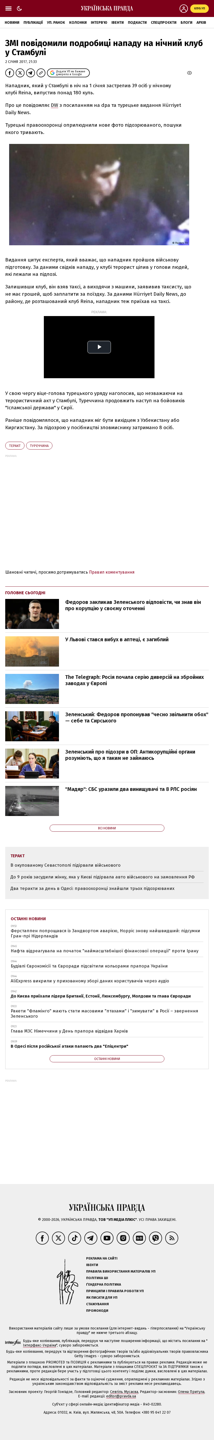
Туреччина (39, 446)
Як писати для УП (101, 1297)
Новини (12, 22)
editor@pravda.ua (121, 1396)
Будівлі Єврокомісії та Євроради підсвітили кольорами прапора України (89, 966)
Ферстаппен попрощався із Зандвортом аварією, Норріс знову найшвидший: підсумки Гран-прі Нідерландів (105, 933)
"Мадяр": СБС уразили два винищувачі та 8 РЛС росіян (131, 789)
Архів (201, 22)
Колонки (78, 22)
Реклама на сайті (101, 1258)
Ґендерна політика (103, 1284)
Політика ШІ (97, 1278)
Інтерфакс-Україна (39, 1345)
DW (54, 105)
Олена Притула (191, 1392)
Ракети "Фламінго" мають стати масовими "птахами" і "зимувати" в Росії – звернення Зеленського (104, 1013)
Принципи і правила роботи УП (115, 1291)
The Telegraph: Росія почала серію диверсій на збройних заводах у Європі (134, 680)
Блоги (186, 22)
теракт (15, 446)
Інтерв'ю (99, 22)
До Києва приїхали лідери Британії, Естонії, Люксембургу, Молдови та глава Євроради (101, 996)
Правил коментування (112, 572)
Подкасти (137, 22)
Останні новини (28, 918)
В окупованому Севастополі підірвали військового (65, 865)
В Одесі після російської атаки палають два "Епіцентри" (69, 1046)
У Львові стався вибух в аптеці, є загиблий (117, 639)
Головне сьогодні (25, 592)
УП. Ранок (56, 22)
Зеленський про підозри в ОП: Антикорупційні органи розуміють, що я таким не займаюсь (130, 755)
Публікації (33, 22)
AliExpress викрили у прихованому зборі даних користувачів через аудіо (90, 981)
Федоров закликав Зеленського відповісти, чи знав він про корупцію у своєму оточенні (133, 605)
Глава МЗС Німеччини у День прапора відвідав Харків (69, 1031)
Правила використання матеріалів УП (121, 1271)
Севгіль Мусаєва (124, 1392)
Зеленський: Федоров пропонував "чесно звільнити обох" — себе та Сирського (136, 717)
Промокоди (97, 1311)
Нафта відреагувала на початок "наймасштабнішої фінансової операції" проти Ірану (104, 951)
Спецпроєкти (163, 22)
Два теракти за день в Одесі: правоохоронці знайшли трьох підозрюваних (92, 888)
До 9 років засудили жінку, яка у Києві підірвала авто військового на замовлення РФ (102, 877)
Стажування (97, 1304)
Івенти (117, 22)
